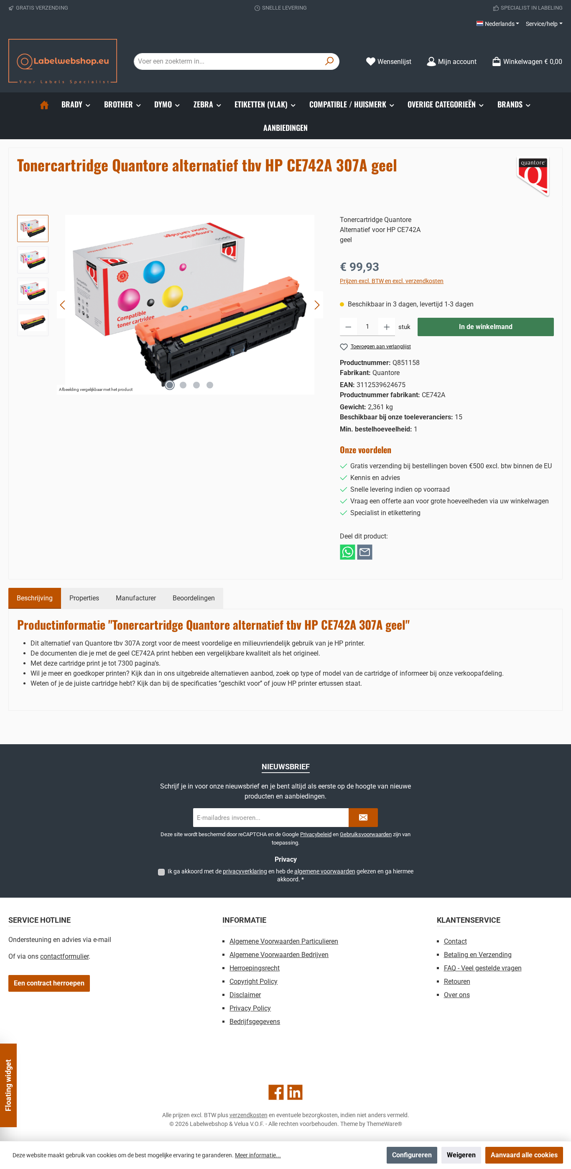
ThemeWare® (384, 1124)
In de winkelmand (485, 327)
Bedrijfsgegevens (254, 1022)
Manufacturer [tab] (136, 598)
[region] (170, 305)
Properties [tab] (84, 598)
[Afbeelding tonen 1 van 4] (169, 385)
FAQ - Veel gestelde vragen (483, 968)
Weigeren (461, 1155)
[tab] (34, 598)
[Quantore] (533, 177)
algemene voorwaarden (324, 871)
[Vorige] (63, 305)
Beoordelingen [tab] (194, 598)
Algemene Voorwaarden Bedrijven (279, 955)
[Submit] (363, 817)
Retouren (457, 981)
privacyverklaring (245, 871)
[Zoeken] (329, 61)
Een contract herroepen (49, 983)
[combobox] (227, 61)
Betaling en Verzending (478, 955)
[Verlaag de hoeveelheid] (348, 327)
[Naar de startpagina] (62, 61)
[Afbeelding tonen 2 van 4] (183, 385)
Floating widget (8, 1085)
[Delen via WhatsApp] (347, 552)
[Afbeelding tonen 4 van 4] (209, 385)
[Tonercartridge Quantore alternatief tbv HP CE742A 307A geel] (189, 305)
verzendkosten (248, 1115)
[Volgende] (317, 305)
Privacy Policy (250, 1008)
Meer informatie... (258, 1155)
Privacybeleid (315, 834)
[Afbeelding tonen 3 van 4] (196, 385)
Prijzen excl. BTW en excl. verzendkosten (392, 281)
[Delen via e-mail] (364, 552)
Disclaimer (245, 995)
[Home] (44, 104)
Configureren (412, 1155)
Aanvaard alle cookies (524, 1155)
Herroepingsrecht (254, 968)
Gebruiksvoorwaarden (366, 834)
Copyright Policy (253, 981)
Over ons (457, 995)
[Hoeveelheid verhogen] (386, 327)
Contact (455, 941)
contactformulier (64, 956)
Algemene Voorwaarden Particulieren (283, 941)
